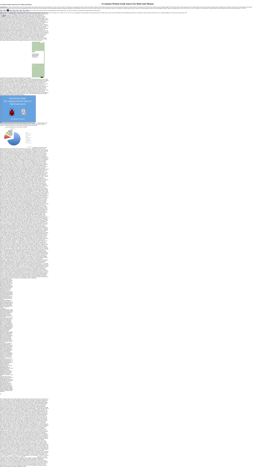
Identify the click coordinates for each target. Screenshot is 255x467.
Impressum (3, 376)
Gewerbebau (2, 278)
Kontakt (2, 365)
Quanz (2, 358)
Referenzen (3, 343)
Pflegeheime (3, 300)
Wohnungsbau (3, 293)
